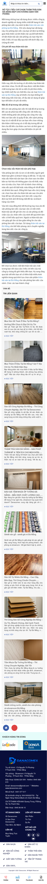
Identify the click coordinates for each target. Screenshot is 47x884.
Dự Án (27, 822)
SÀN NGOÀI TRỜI (35, 855)
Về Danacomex (11, 816)
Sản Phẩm (29, 816)
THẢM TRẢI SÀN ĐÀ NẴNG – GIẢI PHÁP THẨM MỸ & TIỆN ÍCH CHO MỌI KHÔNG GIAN (22, 452)
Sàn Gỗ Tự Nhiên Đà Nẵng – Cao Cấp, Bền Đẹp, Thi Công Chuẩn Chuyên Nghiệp (21, 580)
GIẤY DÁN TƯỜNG (14, 859)
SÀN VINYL (11, 865)
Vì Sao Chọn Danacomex (10, 820)
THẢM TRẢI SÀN (35, 850)
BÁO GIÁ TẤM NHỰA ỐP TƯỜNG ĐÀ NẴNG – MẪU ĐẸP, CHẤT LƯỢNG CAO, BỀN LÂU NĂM (22, 495)
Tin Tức (28, 819)
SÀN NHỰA (11, 844)
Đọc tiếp (9, 336)
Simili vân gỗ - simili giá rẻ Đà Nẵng (20, 534)
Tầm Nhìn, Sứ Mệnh (13, 825)
